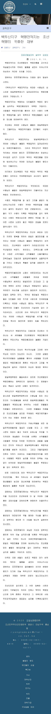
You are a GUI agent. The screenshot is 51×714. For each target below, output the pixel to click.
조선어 (26, 4)
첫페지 (6, 47)
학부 (28, 684)
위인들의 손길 (28, 665)
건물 (28, 698)
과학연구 (15, 47)
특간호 (28, 669)
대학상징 (27, 679)
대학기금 (27, 702)
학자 (28, 694)
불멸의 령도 (28, 661)
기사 (23, 47)
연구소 (28, 688)
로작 (28, 656)
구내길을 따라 (28, 707)
